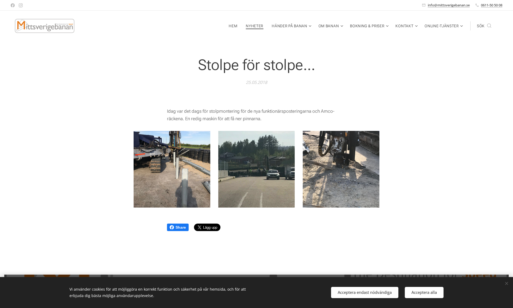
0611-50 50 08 (491, 5)
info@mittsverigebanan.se (449, 5)
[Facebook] (12, 5)
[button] (484, 26)
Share (181, 227)
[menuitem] (234, 26)
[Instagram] (20, 5)
